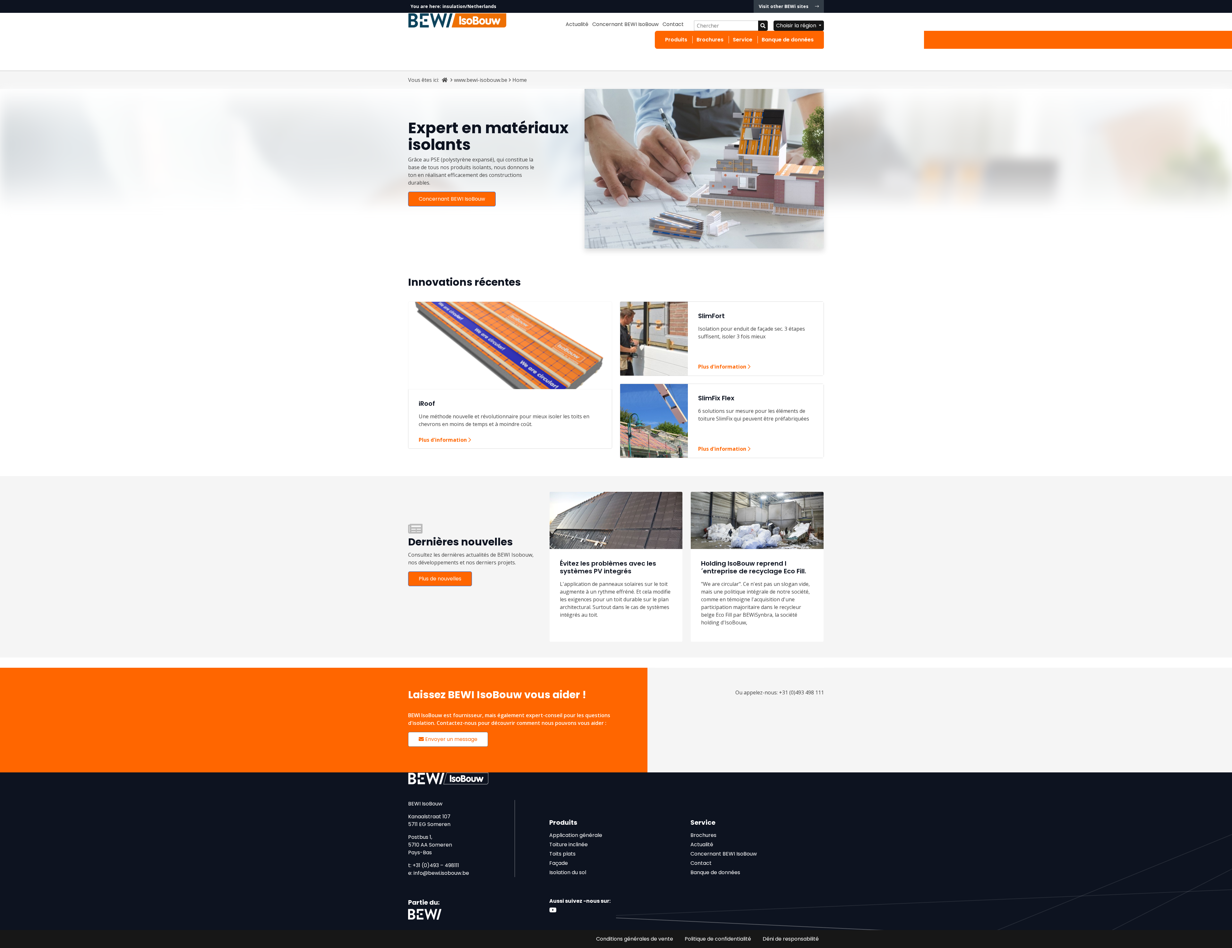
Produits (676, 39)
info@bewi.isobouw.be (441, 873)
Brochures (710, 39)
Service (742, 39)
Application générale (575, 835)
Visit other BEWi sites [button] (784, 6)
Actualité (577, 24)
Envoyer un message (450, 739)
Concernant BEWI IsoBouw (625, 24)
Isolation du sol (567, 872)
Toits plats (562, 853)
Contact (673, 24)
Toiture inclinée (568, 844)
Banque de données (788, 39)
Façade (558, 863)
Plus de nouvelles (440, 578)
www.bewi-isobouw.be (480, 79)
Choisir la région (796, 25)
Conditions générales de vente (634, 939)
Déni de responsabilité (791, 939)
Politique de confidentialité (718, 939)
